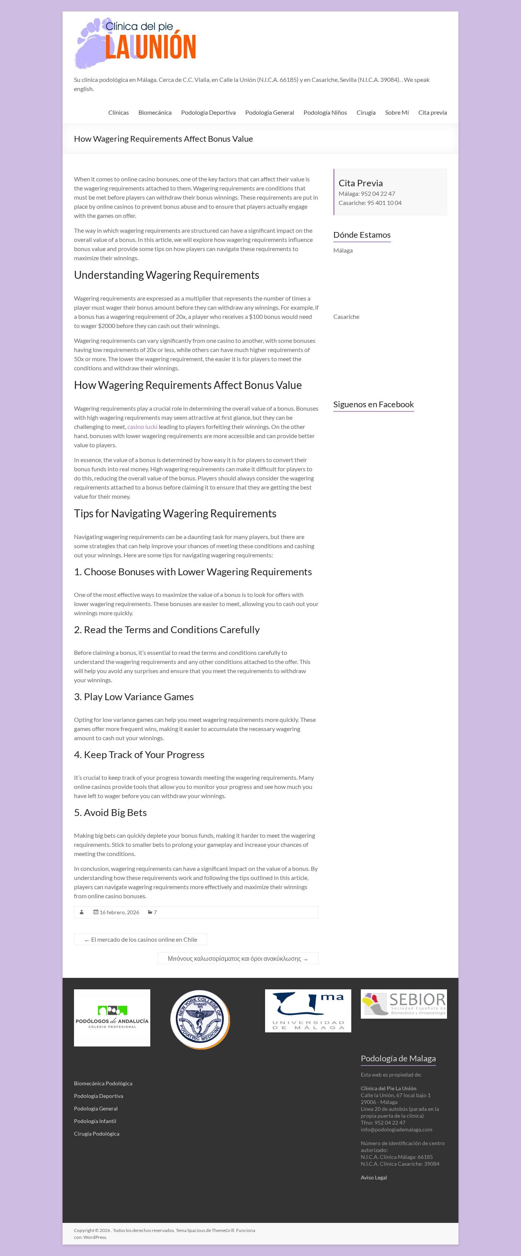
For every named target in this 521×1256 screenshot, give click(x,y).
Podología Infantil (95, 1121)
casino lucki (142, 426)
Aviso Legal (374, 1177)
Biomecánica (155, 112)
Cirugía (366, 112)
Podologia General (269, 112)
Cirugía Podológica (96, 1133)
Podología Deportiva (208, 112)
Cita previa (432, 112)
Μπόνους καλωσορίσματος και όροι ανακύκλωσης (238, 958)
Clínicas (118, 112)
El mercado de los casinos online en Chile (140, 939)
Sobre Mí (397, 112)
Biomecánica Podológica (103, 1083)
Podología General (96, 1108)
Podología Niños (325, 112)
